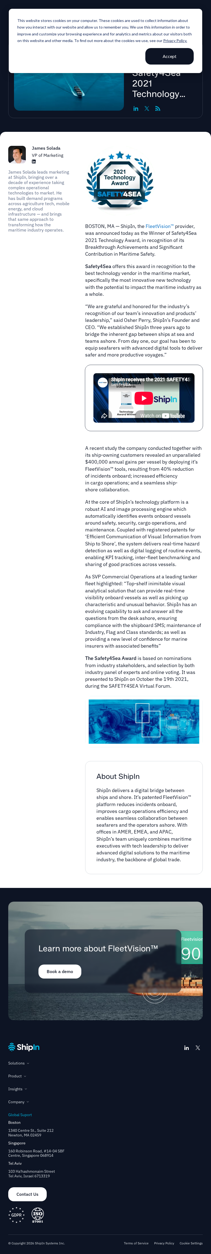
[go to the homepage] (24, 1047)
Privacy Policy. (175, 40)
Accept (169, 56)
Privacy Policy (164, 1243)
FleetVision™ (160, 226)
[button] (105, 1063)
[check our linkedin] (186, 1048)
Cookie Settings (191, 1243)
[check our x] (198, 1048)
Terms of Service (136, 1243)
